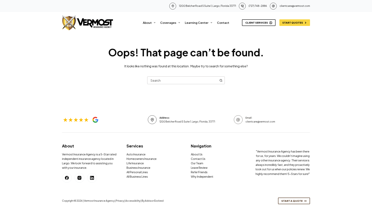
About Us (196, 154)
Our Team (197, 163)
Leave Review (199, 167)
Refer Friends (199, 172)
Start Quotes (292, 22)
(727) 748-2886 (258, 5)
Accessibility (132, 200)
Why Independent (202, 176)
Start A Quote (292, 200)
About (147, 22)
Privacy (120, 200)
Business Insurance (138, 167)
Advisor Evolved (154, 200)
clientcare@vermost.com (295, 5)
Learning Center (196, 22)
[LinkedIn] (92, 178)
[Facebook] (67, 178)
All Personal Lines (137, 172)
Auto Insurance (136, 154)
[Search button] (221, 80)
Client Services (256, 22)
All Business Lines (137, 176)
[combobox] (182, 80)
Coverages (168, 22)
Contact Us (198, 158)
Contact (223, 22)
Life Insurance (135, 163)
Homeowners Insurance (142, 158)
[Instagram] (79, 178)
